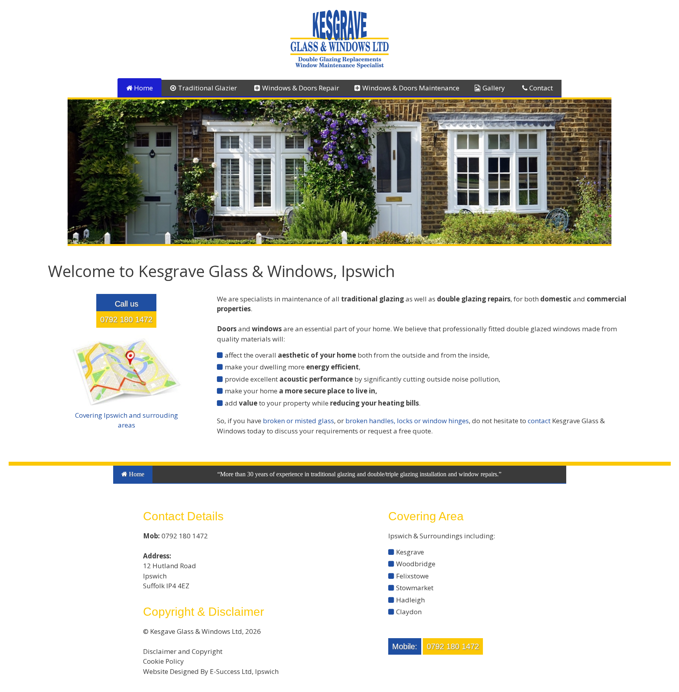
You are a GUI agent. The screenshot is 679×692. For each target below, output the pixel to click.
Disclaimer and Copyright (182, 651)
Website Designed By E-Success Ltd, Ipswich (211, 671)
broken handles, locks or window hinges (407, 420)
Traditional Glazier (207, 87)
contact (539, 420)
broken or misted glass (298, 420)
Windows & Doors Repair (300, 87)
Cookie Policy (163, 661)
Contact (541, 87)
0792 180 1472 (126, 319)
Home (142, 87)
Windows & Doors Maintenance (410, 87)
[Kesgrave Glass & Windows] (339, 38)
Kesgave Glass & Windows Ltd (196, 631)
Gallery (494, 87)
